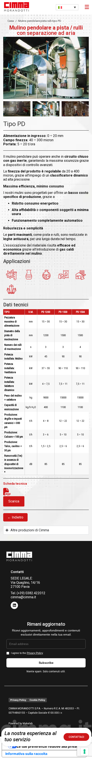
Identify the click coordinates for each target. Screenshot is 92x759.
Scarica (13, 501)
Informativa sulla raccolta (26, 754)
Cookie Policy (37, 699)
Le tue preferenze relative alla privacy (48, 746)
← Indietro (15, 517)
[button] (7, 68)
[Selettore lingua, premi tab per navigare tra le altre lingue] (67, 7)
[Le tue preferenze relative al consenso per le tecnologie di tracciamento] (84, 751)
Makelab (28, 723)
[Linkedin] (14, 605)
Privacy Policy (35, 653)
